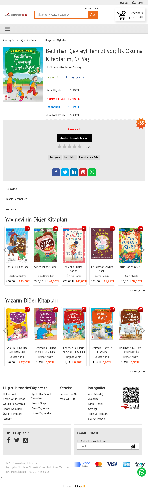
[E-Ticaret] (79, 486)
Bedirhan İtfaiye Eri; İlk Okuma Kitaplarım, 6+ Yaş (85, 351)
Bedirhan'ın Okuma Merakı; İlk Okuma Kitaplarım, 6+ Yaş (28, 351)
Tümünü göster (136, 290)
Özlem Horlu (49, 276)
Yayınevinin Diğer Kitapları (36, 219)
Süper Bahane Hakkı (20, 267)
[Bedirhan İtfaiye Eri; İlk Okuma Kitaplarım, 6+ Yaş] (85, 310)
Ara (92, 14)
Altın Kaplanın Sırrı (105, 267)
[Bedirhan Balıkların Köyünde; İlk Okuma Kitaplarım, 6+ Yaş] (56, 310)
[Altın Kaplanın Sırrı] (105, 229)
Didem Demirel (77, 276)
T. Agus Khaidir (106, 276)
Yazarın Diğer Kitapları (31, 300)
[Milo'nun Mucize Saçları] (49, 229)
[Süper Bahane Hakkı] (20, 229)
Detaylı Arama (91, 8)
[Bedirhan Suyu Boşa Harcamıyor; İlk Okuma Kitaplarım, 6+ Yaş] (113, 310)
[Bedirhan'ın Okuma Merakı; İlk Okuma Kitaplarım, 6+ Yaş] (28, 310)
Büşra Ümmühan (20, 276)
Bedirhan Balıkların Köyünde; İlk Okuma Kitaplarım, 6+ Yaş (56, 351)
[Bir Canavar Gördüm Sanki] (77, 229)
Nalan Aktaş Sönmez (134, 276)
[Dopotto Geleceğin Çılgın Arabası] (134, 229)
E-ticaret (68, 486)
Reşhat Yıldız (28, 357)
